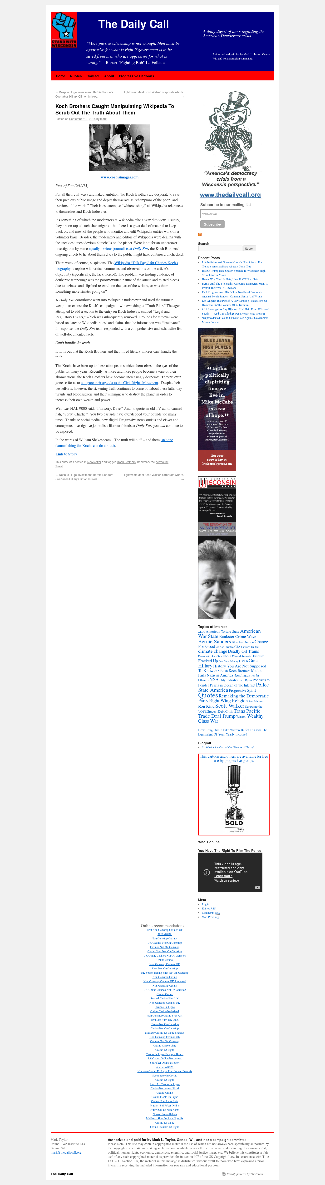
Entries (209, 908)
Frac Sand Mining (228, 661)
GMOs (243, 661)
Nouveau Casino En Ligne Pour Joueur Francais (165, 1071)
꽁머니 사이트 (165, 1067)
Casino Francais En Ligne (164, 1127)
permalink (162, 462)
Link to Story (66, 454)
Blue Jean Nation (243, 642)
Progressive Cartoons (136, 76)
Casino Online (165, 994)
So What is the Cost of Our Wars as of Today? (228, 747)
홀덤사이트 (165, 934)
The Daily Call (133, 23)
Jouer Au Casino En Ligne (165, 1084)
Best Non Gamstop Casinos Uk (164, 930)
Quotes (76, 76)
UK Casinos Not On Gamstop (165, 942)
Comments (211, 912)
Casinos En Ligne (165, 1007)
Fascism (258, 655)
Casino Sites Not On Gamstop (165, 951)
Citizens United (250, 647)
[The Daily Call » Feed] (200, 234)
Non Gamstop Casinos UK (164, 964)
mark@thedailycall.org (66, 1152)
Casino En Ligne (164, 1050)
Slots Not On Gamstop (165, 968)
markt (103, 119)
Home (60, 76)
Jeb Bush (221, 670)
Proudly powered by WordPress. (245, 1174)
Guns (254, 660)
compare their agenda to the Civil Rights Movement (119, 382)
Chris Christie (225, 647)
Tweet (59, 466)
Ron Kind (206, 706)
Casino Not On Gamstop (165, 1024)
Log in (205, 904)
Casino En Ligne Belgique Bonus (164, 1054)
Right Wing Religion (228, 700)
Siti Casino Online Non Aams (165, 1058)
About (109, 76)
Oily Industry (229, 680)
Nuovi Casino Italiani (165, 1114)
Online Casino (165, 960)
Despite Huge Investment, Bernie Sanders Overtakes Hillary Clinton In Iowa (84, 94)
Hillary (205, 665)
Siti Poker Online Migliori (164, 1062)
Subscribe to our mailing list (225, 205)
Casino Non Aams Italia (164, 1101)
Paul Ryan (245, 680)
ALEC (201, 631)
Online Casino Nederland (164, 1011)
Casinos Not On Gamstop (164, 947)
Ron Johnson (256, 701)
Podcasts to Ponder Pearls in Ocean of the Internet (234, 682)
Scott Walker (229, 705)
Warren (241, 716)
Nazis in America (220, 674)
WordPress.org (210, 917)
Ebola (227, 655)
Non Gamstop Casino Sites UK (164, 1015)
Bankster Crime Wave (237, 636)
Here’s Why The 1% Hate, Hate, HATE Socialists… (231, 279)
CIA (237, 646)
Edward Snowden (242, 656)
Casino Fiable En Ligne (165, 1097)
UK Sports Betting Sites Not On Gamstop (164, 972)
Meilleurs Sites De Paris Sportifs (164, 1118)
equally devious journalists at (118, 248)
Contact (93, 76)
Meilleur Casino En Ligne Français (164, 1032)
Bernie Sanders (214, 641)
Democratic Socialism (210, 656)
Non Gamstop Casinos (164, 938)
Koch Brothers (126, 462)
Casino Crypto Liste (164, 1045)
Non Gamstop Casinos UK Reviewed (164, 981)
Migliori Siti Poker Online (164, 1105)
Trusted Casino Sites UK (165, 998)
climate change (212, 651)
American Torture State (222, 631)
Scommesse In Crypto (164, 1075)
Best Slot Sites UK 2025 (165, 1020)
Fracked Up (208, 660)
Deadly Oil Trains (243, 651)
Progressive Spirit (242, 690)
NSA (214, 679)
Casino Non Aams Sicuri (165, 1088)
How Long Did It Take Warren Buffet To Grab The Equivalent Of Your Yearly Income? (232, 732)
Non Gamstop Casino (165, 977)
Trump (229, 715)
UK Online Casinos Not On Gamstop (164, 955)
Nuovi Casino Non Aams (164, 1109)
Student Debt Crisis (220, 711)
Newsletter (94, 462)
